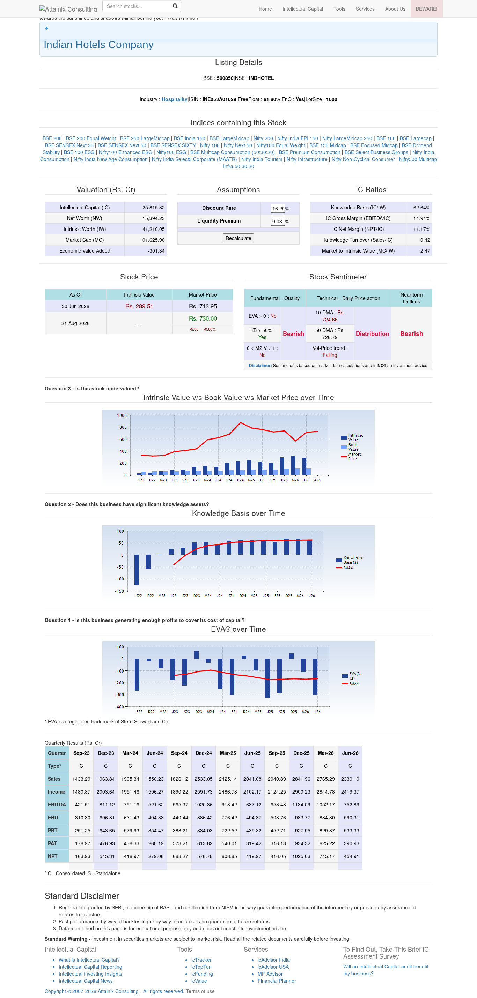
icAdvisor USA (273, 966)
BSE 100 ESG (79, 152)
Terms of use (200, 991)
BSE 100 (386, 138)
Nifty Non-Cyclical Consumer (363, 159)
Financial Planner (277, 980)
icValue (199, 980)
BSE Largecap (416, 138)
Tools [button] (339, 8)
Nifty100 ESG (171, 152)
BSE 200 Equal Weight (91, 138)
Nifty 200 (263, 138)
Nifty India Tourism (261, 159)
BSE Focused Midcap (374, 145)
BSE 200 (52, 138)
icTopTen (201, 966)
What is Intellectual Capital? (89, 959)
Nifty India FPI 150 (297, 138)
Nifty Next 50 (238, 145)
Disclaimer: (260, 365)
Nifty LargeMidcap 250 (347, 138)
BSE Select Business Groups (376, 152)
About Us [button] (395, 8)
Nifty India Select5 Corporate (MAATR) (194, 159)
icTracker (201, 959)
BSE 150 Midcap (327, 145)
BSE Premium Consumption (309, 152)
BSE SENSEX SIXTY (173, 145)
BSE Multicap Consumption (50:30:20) (232, 152)
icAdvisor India (274, 959)
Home (265, 8)
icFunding (202, 973)
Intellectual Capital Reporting (90, 966)
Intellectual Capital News (86, 980)
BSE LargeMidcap (229, 138)
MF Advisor (270, 973)
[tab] (238, 39)
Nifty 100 (210, 145)
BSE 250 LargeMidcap (145, 138)
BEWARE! (427, 8)
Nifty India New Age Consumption (111, 159)
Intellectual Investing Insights (90, 973)
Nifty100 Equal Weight (280, 145)
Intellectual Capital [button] (302, 8)
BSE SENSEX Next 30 (69, 145)
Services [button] (365, 8)
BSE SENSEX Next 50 (122, 145)
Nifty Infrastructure (307, 159)
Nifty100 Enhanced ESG (125, 152)
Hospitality (175, 99)
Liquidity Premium (219, 220)
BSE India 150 (189, 138)
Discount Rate (219, 207)
